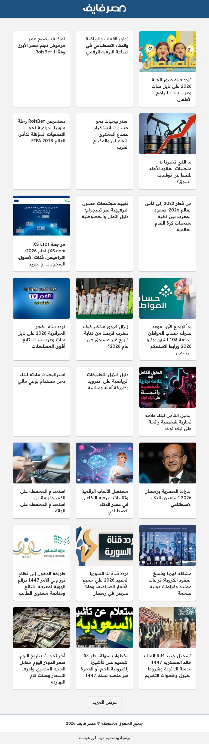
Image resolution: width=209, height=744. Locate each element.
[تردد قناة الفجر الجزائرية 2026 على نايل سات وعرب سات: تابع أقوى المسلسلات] (41, 319)
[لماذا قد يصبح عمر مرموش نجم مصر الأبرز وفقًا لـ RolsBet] (41, 69)
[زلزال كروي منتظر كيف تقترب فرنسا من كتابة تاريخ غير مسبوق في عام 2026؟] (104, 319)
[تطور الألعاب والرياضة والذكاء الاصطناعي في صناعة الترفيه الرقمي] (104, 69)
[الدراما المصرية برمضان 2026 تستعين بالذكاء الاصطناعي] (167, 480)
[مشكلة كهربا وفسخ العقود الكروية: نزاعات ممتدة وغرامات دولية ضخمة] (167, 563)
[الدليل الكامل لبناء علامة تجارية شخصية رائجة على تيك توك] (167, 401)
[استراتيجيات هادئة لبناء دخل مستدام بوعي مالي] (41, 401)
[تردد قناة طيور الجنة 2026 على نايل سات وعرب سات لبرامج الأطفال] (167, 69)
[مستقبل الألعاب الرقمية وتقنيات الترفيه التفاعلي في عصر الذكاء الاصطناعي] (104, 480)
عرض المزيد (105, 702)
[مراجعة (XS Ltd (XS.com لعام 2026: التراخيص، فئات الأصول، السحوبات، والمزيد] (41, 233)
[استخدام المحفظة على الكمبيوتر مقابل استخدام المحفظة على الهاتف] (41, 480)
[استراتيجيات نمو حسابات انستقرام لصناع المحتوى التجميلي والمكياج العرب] (104, 151)
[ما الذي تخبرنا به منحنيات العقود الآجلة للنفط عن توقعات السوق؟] (167, 151)
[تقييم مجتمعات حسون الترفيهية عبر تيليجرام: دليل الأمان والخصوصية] (104, 233)
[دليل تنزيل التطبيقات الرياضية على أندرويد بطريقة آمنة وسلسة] (104, 401)
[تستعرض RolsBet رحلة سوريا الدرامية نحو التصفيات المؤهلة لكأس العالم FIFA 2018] (41, 151)
